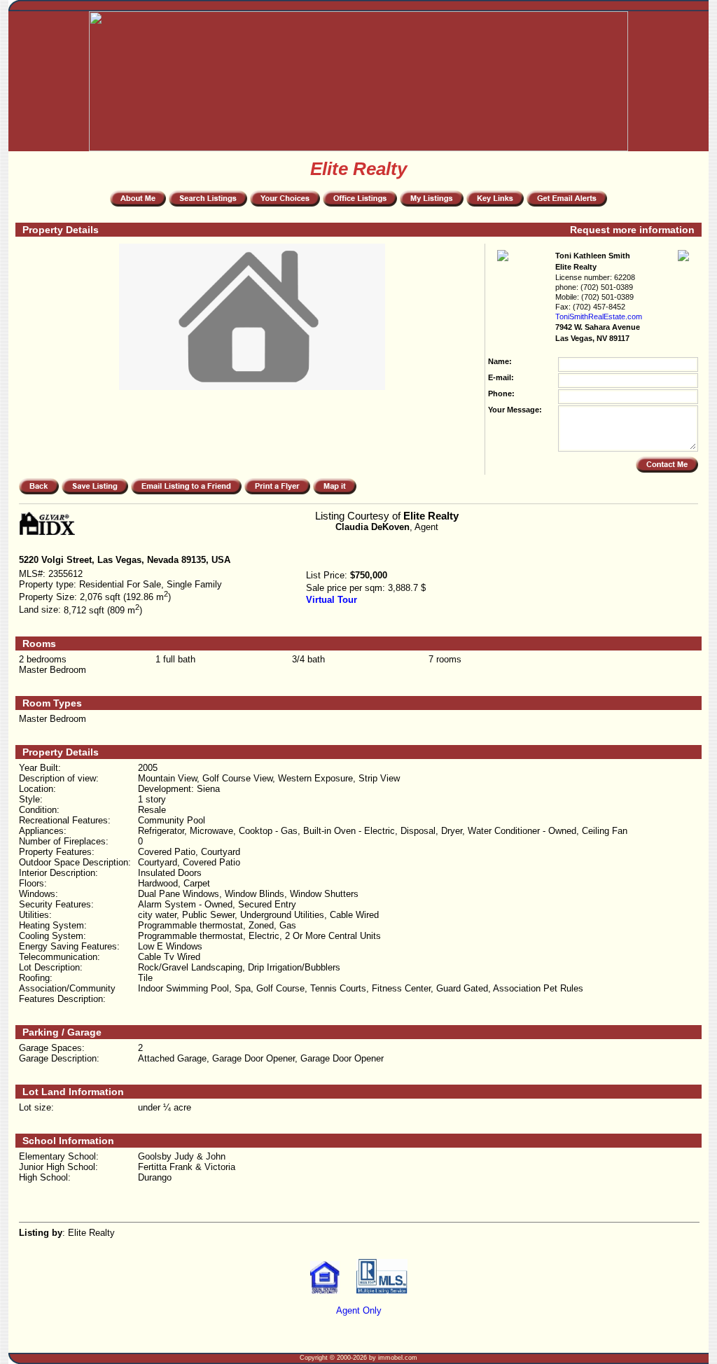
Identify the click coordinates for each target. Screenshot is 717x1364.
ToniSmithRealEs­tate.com (598, 316)
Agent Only (359, 1310)
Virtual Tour (331, 599)
